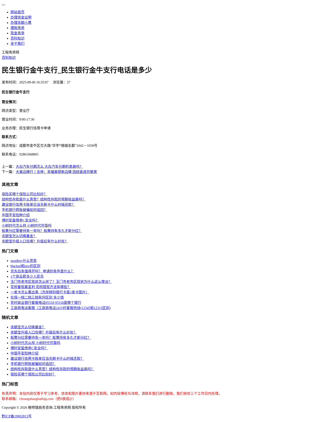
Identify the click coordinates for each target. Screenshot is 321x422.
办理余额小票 (20, 22)
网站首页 (17, 12)
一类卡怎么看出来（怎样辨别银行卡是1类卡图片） (49, 292)
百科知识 (17, 38)
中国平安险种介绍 (16, 215)
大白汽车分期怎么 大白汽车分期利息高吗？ (49, 166)
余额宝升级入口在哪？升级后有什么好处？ (35, 241)
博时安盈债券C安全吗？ (20, 220)
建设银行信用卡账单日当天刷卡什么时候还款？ (38, 204)
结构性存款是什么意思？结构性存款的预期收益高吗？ (44, 199)
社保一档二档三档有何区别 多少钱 (37, 297)
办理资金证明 (20, 17)
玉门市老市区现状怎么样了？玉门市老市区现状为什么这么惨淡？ (61, 282)
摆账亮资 (17, 28)
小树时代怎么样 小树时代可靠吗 (27, 225)
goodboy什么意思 (23, 261)
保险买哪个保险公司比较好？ (24, 194)
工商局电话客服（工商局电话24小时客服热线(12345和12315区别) (60, 308)
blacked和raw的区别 (25, 266)
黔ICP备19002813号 (17, 416)
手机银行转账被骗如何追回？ (24, 210)
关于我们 (17, 43)
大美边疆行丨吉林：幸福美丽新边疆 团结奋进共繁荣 (56, 172)
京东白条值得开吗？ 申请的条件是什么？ (42, 271)
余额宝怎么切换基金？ (19, 236)
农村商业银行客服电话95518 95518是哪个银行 (45, 302)
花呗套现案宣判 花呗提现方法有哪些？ (40, 287)
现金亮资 (17, 33)
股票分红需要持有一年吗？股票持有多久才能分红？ (42, 231)
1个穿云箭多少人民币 (27, 276)
